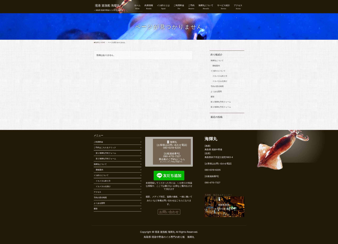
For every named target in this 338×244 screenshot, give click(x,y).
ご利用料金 (98, 142)
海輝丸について (217, 60)
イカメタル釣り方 (219, 76)
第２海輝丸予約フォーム (221, 107)
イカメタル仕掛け (219, 81)
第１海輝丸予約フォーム (221, 102)
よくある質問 (216, 91)
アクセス (97, 192)
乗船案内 (216, 65)
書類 (212, 96)
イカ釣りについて (218, 71)
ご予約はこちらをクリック (105, 147)
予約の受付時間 (217, 86)
